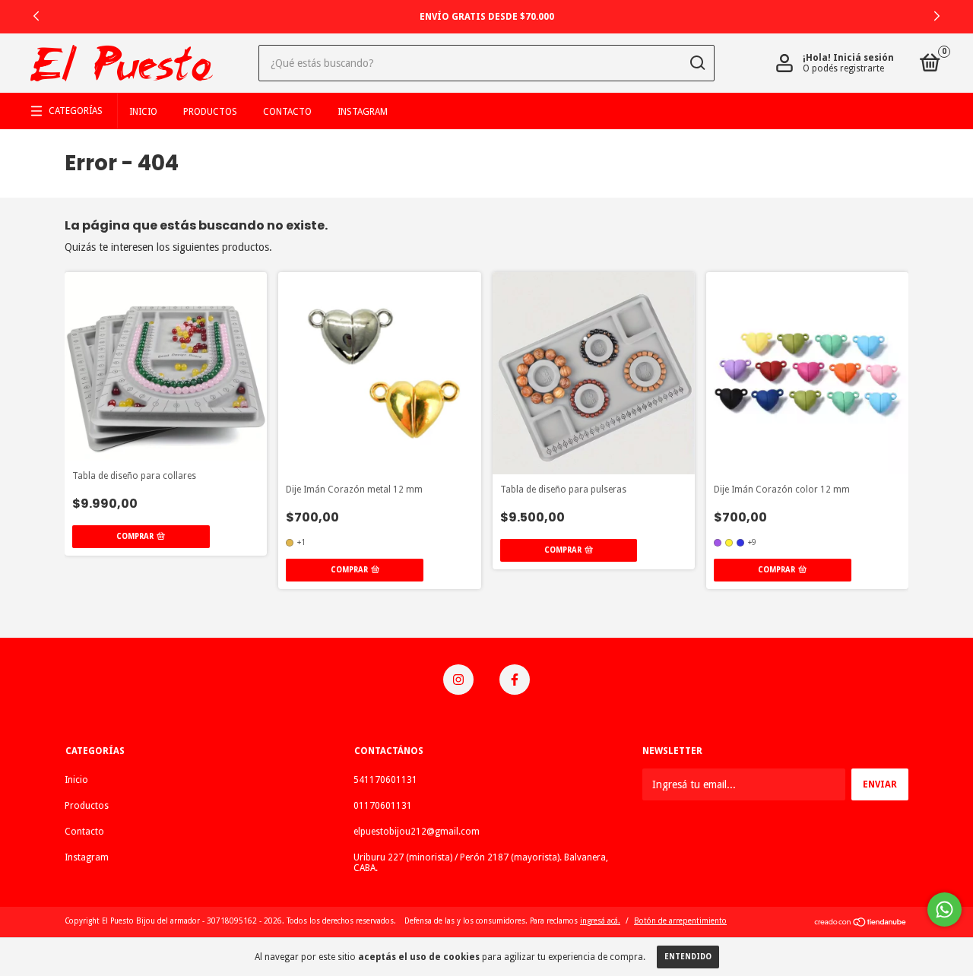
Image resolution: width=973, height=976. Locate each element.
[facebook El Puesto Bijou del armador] (514, 679)
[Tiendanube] (860, 923)
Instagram (363, 111)
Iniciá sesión (863, 57)
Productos (210, 111)
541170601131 (385, 780)
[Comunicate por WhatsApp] (944, 909)
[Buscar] (696, 63)
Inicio (143, 111)
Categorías (76, 111)
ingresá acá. (600, 921)
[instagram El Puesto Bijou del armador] (458, 679)
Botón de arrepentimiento (680, 921)
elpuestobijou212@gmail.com (416, 831)
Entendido (688, 956)
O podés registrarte (843, 68)
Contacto (287, 111)
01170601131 (382, 805)
